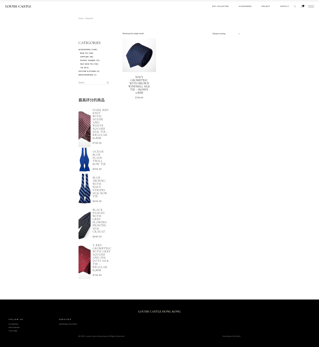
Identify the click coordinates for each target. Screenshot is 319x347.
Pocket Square (87, 60)
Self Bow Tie (86, 64)
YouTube (13, 331)
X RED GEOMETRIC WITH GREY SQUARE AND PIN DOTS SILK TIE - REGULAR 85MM (102, 257)
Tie (81, 68)
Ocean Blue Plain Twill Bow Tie (99, 158)
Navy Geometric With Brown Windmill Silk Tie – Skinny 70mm (139, 84)
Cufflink (84, 57)
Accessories (85, 49)
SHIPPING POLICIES (68, 324)
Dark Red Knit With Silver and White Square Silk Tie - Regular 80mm (101, 124)
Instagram (14, 327)
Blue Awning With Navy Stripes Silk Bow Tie (100, 187)
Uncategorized (86, 75)
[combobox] (226, 33)
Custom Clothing (87, 71)
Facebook (13, 324)
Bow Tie (84, 53)
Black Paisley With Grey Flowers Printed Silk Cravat (100, 220)
